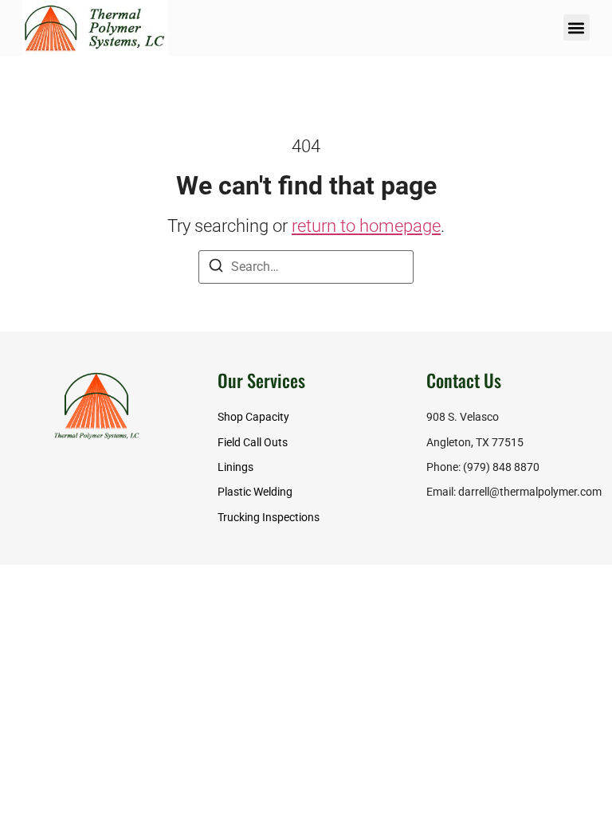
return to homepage (366, 225)
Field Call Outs (253, 442)
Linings (235, 467)
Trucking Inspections (269, 517)
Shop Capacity (253, 417)
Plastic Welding (255, 492)
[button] (576, 27)
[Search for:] (306, 267)
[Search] (216, 268)
